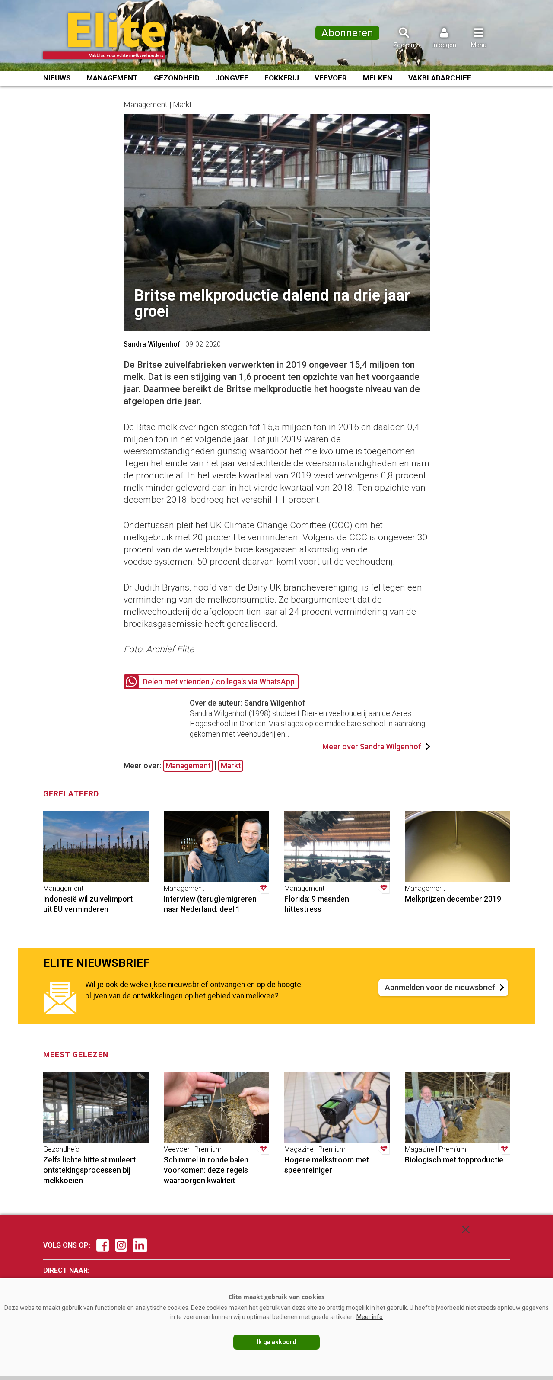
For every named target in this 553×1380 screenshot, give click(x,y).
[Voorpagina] (115, 35)
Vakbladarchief (439, 78)
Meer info (369, 1316)
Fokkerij (281, 78)
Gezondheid (177, 78)
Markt (231, 765)
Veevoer (331, 78)
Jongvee (231, 78)
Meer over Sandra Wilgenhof (371, 746)
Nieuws (57, 78)
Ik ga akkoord (276, 1341)
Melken (377, 78)
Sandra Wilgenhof (152, 344)
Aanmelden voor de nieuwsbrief (440, 987)
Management (112, 78)
